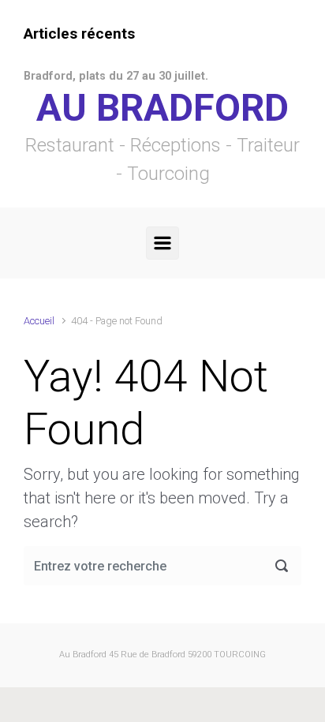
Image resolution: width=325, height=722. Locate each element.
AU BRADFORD (162, 107)
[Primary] (162, 243)
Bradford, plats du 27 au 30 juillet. (116, 76)
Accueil (39, 321)
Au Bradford (82, 654)
